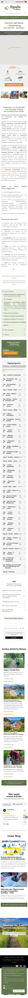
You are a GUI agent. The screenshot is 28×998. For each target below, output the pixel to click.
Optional (6, 334)
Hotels (21, 195)
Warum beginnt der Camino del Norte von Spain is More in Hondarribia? (11, 596)
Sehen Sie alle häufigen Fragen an (14, 618)
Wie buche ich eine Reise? (10, 605)
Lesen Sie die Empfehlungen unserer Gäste (14, 798)
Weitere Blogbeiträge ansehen (14, 905)
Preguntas (23, 17)
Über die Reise (5, 17)
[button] (1, 95)
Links (21, 957)
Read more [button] (6, 821)
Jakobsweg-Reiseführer (18, 199)
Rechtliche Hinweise (19, 959)
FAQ (18, 957)
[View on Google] (4, 810)
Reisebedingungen (7, 959)
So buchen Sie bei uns (9, 957)
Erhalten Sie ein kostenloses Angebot (16, 934)
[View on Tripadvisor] (24, 810)
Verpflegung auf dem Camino (10, 601)
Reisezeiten (18, 192)
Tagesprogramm (14, 17)
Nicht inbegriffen (9, 330)
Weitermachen (18, 991)
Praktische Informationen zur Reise (12, 590)
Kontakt (14, 638)
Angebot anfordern (14, 85)
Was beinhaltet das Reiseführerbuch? (7, 610)
